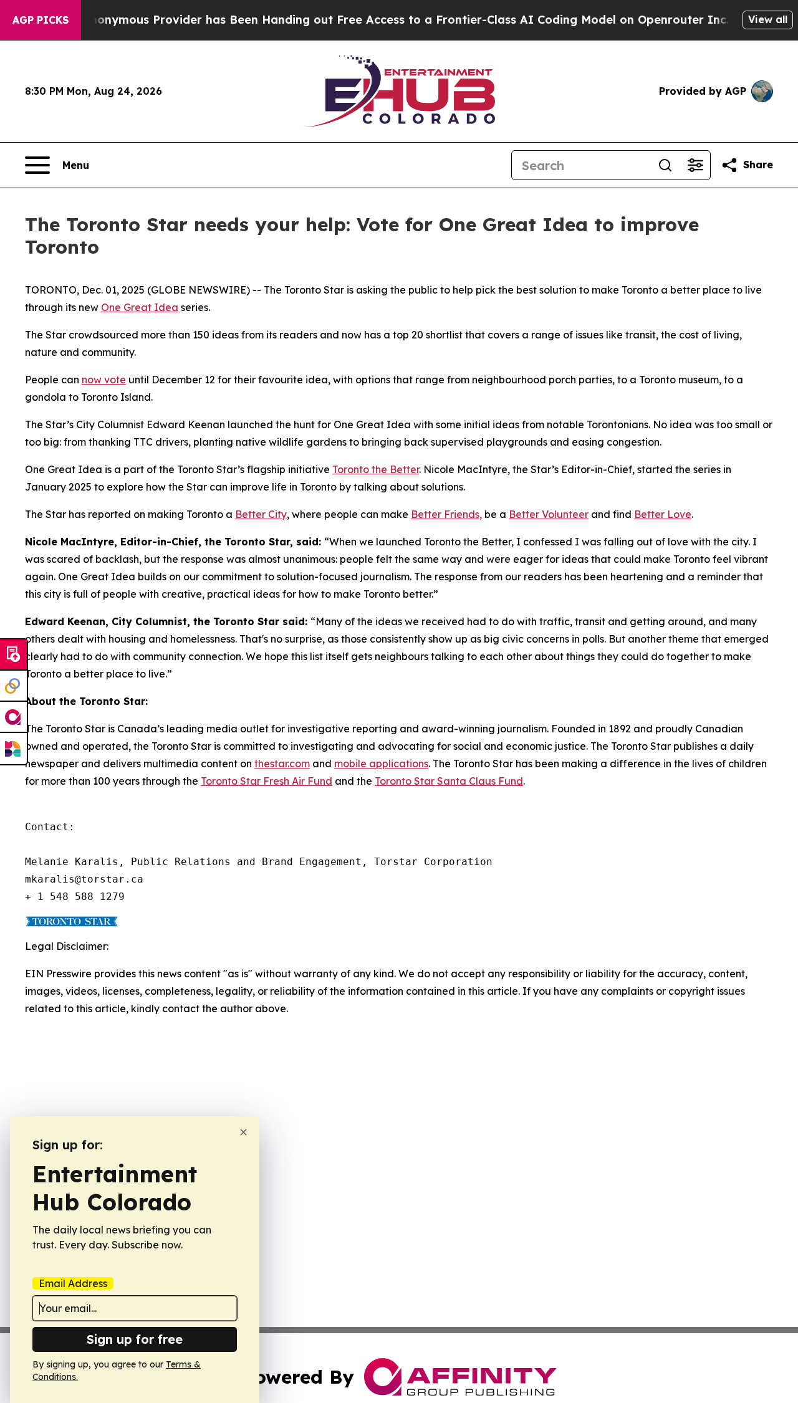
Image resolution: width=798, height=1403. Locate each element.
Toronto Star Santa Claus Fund (449, 781)
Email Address (73, 1283)
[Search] (665, 165)
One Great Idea (139, 307)
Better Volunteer (549, 514)
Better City (261, 514)
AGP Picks (40, 20)
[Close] (243, 1132)
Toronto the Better (375, 469)
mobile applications (381, 763)
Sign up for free (135, 1339)
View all (767, 19)
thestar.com (282, 763)
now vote (104, 379)
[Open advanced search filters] (695, 165)
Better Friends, (446, 514)
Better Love (662, 514)
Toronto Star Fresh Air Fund (266, 781)
